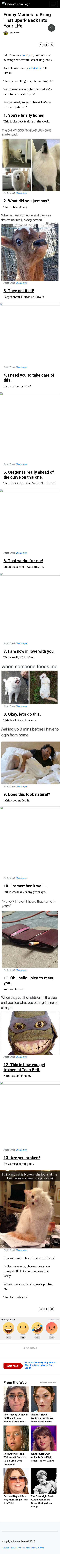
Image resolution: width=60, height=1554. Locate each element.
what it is (35, 68)
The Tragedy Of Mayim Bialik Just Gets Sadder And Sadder (15, 1418)
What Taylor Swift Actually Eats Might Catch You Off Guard (42, 1457)
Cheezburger (21, 193)
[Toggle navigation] (54, 4)
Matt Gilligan (14, 33)
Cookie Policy (9, 1548)
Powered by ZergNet (48, 1382)
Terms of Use (37, 1548)
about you (26, 55)
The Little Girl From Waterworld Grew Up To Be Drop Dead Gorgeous (14, 1459)
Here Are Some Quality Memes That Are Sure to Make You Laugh (41, 1365)
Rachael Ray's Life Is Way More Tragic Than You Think (15, 1499)
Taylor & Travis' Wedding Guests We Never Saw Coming (42, 1418)
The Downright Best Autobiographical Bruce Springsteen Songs (42, 1501)
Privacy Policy (23, 1548)
